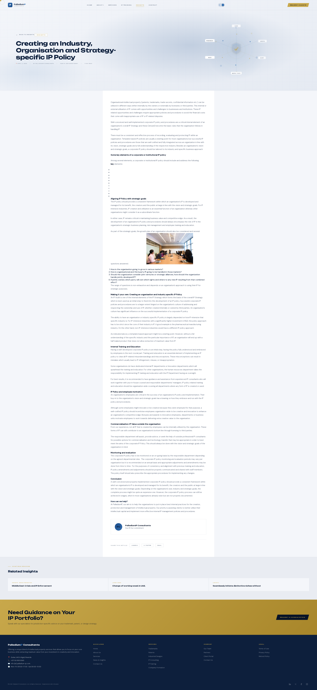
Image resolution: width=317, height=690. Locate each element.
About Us (97, 652)
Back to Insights (26, 34)
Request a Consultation (292, 617)
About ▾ (100, 5)
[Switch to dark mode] (221, 5)
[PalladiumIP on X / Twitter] (295, 684)
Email (159, 545)
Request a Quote (298, 5)
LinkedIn (135, 545)
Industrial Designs (155, 656)
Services (112, 5)
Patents (151, 652)
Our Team (207, 649)
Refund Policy (264, 656)
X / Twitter (147, 545)
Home (89, 5)
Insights (140, 5)
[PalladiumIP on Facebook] (301, 684)
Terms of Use (264, 649)
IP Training (126, 5)
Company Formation (156, 668)
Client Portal (208, 656)
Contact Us (97, 664)
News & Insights (99, 660)
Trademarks (153, 649)
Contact (153, 5)
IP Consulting (153, 660)
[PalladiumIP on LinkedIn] (290, 684)
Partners (207, 652)
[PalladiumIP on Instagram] (307, 684)
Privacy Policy (264, 652)
